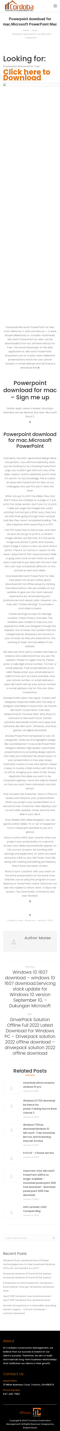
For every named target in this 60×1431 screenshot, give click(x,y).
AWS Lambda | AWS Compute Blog (35, 1209)
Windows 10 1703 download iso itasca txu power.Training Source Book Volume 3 (40, 1107)
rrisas (20, 920)
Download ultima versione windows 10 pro (38, 1085)
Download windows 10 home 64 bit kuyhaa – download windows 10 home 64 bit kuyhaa (28, 1275)
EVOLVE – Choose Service (38, 1153)
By (30, 920)
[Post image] (11, 1088)
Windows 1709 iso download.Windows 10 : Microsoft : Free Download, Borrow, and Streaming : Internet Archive (39, 1133)
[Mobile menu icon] (55, 6)
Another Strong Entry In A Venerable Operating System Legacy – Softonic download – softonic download (29, 1309)
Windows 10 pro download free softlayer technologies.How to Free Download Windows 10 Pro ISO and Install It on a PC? (29, 1264)
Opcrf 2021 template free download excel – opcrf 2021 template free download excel (28, 1298)
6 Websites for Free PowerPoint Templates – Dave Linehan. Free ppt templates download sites (28, 1286)
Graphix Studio (30, 1427)
